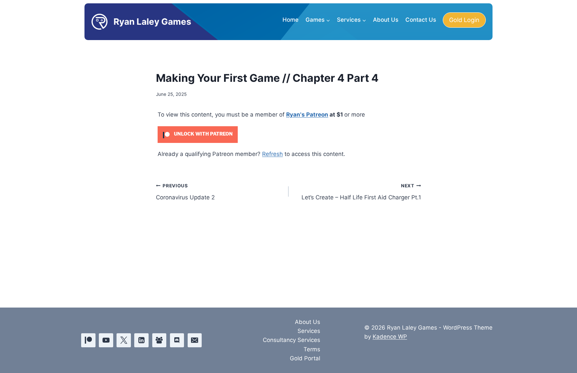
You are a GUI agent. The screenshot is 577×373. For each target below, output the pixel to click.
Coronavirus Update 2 (185, 192)
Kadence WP (390, 336)
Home (290, 19)
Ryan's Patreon (307, 114)
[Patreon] (88, 340)
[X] (124, 340)
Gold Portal (305, 358)
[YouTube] (106, 340)
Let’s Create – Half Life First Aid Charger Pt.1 (361, 192)
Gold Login (464, 19)
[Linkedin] (141, 340)
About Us (385, 19)
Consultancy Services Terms (291, 344)
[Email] (195, 340)
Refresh (272, 154)
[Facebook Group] (159, 340)
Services (309, 331)
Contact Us (420, 19)
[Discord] (177, 340)
